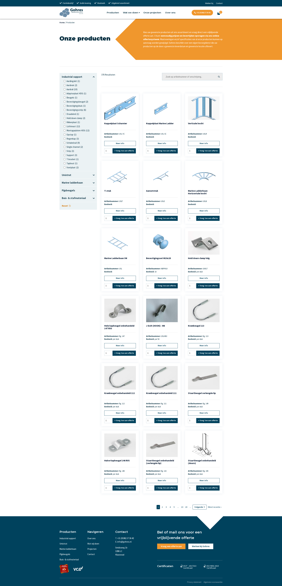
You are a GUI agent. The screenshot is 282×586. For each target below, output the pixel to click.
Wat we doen (130, 12)
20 (186, 507)
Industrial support (67, 538)
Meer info (120, 143)
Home (62, 22)
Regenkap (73, 138)
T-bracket (73, 159)
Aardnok (72, 85)
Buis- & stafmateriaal (69, 559)
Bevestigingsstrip (76, 110)
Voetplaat (73, 167)
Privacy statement (194, 582)
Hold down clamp (76, 118)
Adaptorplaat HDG (76, 93)
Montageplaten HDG (78, 130)
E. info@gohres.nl (123, 541)
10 (182, 507)
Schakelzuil (73, 142)
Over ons (170, 12)
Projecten (91, 549)
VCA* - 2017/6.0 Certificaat (189, 567)
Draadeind (73, 114)
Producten (113, 12)
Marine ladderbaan (67, 549)
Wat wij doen (93, 543)
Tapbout (72, 163)
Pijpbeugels (64, 554)
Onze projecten (152, 12)
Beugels (72, 97)
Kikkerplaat (73, 122)
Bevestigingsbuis (76, 105)
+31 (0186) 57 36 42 (203, 12)
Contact (219, 3)
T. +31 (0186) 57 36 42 (124, 538)
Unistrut (63, 543)
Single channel (75, 147)
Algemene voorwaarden (213, 582)
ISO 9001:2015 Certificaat (213, 567)
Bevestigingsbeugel (77, 101)
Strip (70, 151)
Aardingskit (73, 81)
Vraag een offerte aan (171, 546)
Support (72, 155)
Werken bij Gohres (201, 546)
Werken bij (209, 3)
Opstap (71, 134)
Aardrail (72, 89)
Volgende (198, 507)
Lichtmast (73, 126)
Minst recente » (214, 507)
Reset (65, 205)
